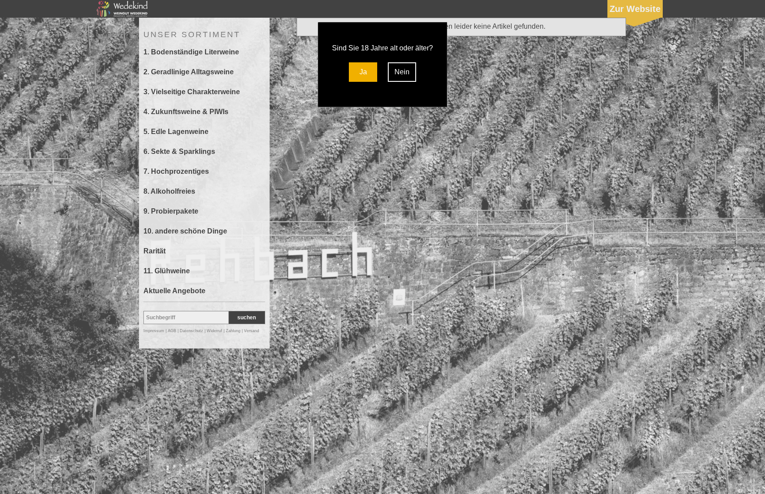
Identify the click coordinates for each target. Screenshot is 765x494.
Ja (363, 72)
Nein (402, 72)
